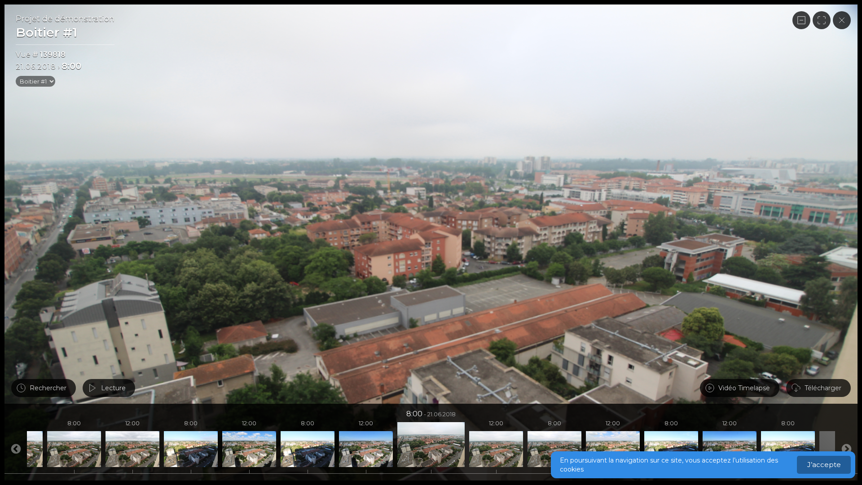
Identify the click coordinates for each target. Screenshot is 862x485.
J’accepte (824, 464)
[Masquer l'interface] (801, 20)
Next (15, 449)
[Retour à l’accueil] (842, 20)
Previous (846, 449)
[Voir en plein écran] (822, 20)
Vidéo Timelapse (744, 388)
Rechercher (48, 388)
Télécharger (823, 388)
